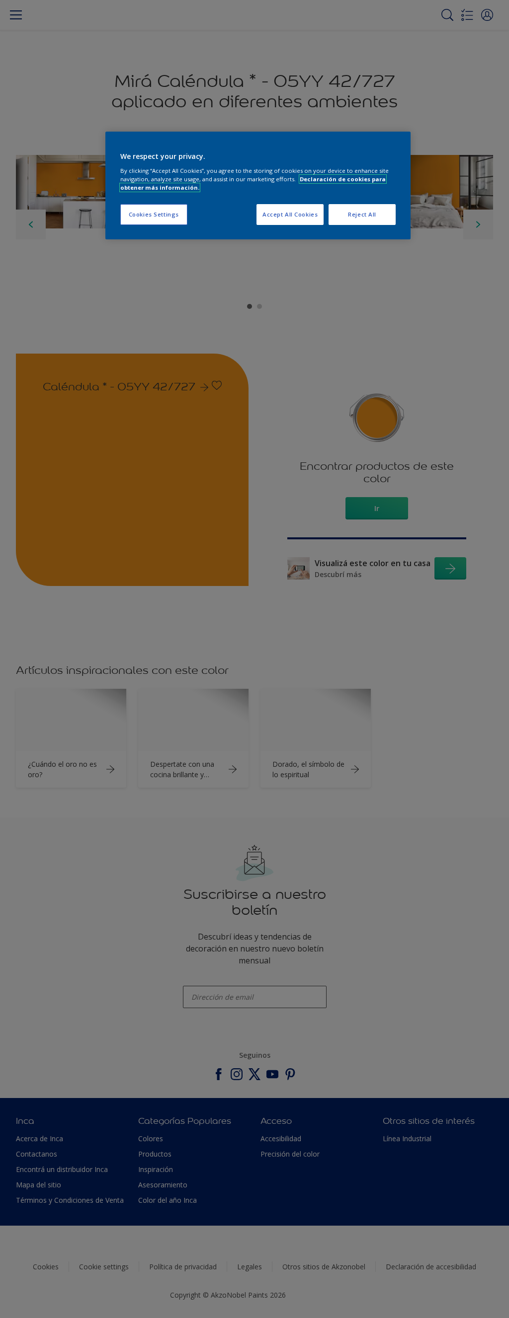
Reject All (362, 214)
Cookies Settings (154, 214)
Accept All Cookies (290, 214)
